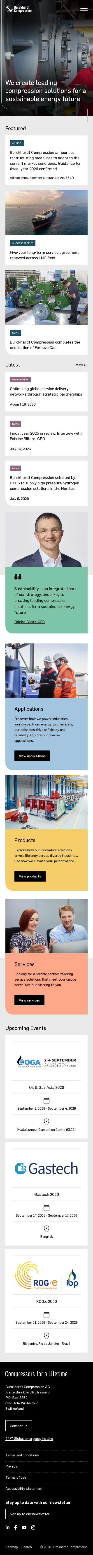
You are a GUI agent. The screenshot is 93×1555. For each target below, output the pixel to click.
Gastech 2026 (46, 1194)
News (15, 332)
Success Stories (22, 243)
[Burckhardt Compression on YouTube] (24, 1529)
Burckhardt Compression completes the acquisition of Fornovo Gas (45, 344)
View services (29, 1000)
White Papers (20, 379)
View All (82, 365)
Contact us (18, 1425)
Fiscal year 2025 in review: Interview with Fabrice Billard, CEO (46, 435)
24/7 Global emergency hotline (29, 1438)
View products (30, 876)
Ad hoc (16, 143)
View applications (32, 755)
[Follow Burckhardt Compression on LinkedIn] (7, 1529)
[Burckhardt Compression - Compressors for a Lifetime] (18, 9)
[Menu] (84, 9)
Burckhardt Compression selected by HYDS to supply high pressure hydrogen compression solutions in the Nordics (44, 483)
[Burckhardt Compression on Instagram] (33, 1529)
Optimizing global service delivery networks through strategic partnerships (46, 391)
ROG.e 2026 (46, 1301)
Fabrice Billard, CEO (29, 621)
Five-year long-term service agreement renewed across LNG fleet (44, 254)
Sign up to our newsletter (29, 1513)
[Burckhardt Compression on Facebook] (15, 1529)
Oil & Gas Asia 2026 (46, 1087)
